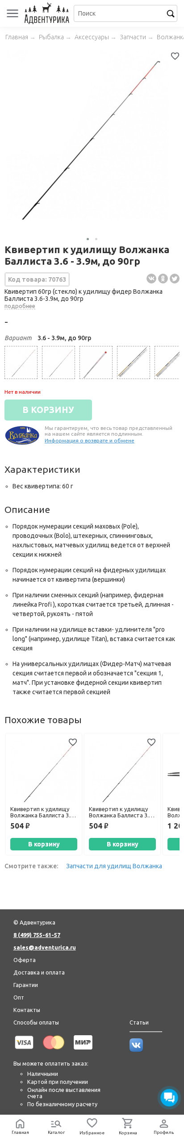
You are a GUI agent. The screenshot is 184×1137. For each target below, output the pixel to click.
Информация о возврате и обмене (89, 440)
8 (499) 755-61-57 (36, 935)
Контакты (26, 1010)
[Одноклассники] (163, 278)
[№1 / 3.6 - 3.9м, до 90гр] (96, 362)
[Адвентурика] (48, 13)
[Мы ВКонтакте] (136, 1049)
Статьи (139, 1022)
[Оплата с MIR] (83, 1051)
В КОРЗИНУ (48, 410)
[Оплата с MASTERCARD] (53, 1051)
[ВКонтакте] (151, 278)
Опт (18, 997)
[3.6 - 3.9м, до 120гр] (58, 362)
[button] (88, 239)
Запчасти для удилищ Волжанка (114, 866)
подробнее (19, 306)
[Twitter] (175, 278)
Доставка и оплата (39, 972)
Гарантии (25, 985)
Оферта (24, 960)
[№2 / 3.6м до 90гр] (133, 362)
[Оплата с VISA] (24, 1051)
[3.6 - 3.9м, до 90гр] (21, 362)
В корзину (44, 844)
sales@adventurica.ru (44, 947)
